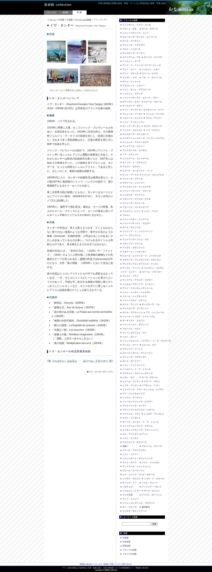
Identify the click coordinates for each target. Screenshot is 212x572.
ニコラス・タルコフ (131, 478)
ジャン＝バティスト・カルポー (136, 223)
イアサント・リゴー (151, 385)
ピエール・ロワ (149, 345)
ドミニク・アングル (155, 114)
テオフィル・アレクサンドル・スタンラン (141, 260)
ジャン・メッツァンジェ (133, 365)
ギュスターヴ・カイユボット (135, 134)
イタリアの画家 (129, 554)
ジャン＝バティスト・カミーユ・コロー (140, 97)
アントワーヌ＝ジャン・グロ (135, 239)
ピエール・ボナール (153, 101)
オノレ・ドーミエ (130, 174)
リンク (117, 564)
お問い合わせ (126, 564)
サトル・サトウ (129, 462)
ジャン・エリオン (130, 438)
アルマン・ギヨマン (131, 166)
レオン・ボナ (128, 377)
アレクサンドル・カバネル (134, 150)
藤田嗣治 (146, 507)
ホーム (53, 19)
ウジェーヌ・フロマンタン (134, 357)
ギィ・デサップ (129, 507)
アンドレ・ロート (130, 345)
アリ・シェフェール (155, 312)
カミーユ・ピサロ (150, 73)
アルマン (126, 215)
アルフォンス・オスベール (134, 442)
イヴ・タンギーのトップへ (101, 372)
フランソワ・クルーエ (132, 243)
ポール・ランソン (130, 304)
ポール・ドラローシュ (132, 312)
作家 (79, 12)
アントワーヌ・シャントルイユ (136, 466)
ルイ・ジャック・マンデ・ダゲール (138, 474)
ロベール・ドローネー (95, 361)
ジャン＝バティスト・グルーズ (136, 191)
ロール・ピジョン (152, 491)
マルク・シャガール (131, 49)
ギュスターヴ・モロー (132, 106)
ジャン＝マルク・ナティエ (134, 300)
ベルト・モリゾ (129, 337)
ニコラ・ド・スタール (154, 478)
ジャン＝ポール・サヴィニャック (137, 458)
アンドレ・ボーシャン (152, 495)
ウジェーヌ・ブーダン (132, 114)
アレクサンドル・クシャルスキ (136, 187)
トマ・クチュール (130, 154)
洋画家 (125, 538)
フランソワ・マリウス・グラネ (136, 199)
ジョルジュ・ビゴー (131, 491)
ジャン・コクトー (130, 454)
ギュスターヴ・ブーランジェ (135, 308)
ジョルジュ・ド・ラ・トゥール (136, 369)
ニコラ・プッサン (130, 385)
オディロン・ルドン (131, 101)
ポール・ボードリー (131, 361)
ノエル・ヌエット (150, 482)
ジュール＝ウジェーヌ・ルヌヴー (137, 401)
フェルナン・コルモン (64, 361)
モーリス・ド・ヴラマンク (134, 162)
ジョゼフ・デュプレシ (154, 414)
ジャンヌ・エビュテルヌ (153, 174)
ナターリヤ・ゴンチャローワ (135, 207)
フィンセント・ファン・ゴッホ (136, 25)
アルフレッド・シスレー (133, 85)
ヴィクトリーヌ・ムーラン (134, 405)
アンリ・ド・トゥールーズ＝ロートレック (141, 65)
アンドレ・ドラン (130, 276)
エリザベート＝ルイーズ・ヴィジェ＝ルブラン (143, 138)
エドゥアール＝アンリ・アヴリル (137, 426)
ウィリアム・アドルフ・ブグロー (137, 280)
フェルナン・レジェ (131, 211)
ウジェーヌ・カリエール (133, 203)
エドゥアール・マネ (131, 57)
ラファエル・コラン (131, 414)
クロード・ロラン (152, 381)
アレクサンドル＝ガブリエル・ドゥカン (140, 264)
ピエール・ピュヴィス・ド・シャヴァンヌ (141, 256)
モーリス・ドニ (129, 482)
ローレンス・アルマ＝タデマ (135, 142)
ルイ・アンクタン (130, 434)
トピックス (51, 12)
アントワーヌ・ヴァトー (133, 146)
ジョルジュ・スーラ (131, 61)
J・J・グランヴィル (131, 235)
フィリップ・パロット (152, 486)
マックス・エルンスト (132, 130)
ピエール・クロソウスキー (134, 450)
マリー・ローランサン (132, 110)
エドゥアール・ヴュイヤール (135, 158)
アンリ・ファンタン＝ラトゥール (137, 288)
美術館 (65, 12)
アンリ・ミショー (130, 499)
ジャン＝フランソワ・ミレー (135, 33)
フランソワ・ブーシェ (132, 349)
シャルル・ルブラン (155, 389)
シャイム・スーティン (132, 397)
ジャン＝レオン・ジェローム (135, 219)
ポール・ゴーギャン (131, 41)
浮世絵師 (126, 546)
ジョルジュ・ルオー (151, 69)
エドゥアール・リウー (132, 389)
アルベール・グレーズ (152, 446)
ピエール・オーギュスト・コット (137, 170)
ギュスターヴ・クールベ (133, 53)
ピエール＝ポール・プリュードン (137, 353)
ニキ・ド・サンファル (152, 77)
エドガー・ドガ (129, 77)
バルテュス (127, 486)
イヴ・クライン (153, 130)
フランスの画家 (84, 19)
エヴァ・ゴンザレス (131, 418)
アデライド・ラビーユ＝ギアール (137, 373)
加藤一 (125, 446)
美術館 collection (58, 4)
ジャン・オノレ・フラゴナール (136, 89)
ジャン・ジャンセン (151, 462)
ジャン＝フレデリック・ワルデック (138, 503)
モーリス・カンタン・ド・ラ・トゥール (140, 422)
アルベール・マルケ (131, 329)
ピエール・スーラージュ (133, 470)
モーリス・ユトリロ (153, 57)
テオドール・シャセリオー (134, 252)
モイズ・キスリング (153, 126)
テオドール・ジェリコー (133, 183)
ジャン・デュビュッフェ (133, 122)
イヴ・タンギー (129, 272)
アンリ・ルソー (129, 69)
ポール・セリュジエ (131, 227)
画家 (71, 19)
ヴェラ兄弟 (127, 495)
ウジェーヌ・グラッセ (132, 179)
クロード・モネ (129, 29)
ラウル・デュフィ (154, 118)
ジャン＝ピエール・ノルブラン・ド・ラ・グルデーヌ (146, 341)
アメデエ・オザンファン (133, 247)
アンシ (145, 434)
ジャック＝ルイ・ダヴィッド (135, 324)
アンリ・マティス (130, 73)
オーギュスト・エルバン (133, 320)
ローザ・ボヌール (150, 377)
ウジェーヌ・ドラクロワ (133, 45)
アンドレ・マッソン (131, 268)
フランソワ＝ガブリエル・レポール (138, 409)
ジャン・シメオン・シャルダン (136, 292)
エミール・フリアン (131, 381)
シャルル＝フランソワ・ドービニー (138, 284)
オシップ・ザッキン (131, 126)
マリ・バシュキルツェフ (133, 393)
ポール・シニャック (131, 81)
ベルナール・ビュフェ (132, 118)
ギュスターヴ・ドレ (151, 304)
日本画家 (126, 542)
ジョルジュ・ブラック (132, 93)
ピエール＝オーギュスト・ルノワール (139, 37)
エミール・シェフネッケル (134, 296)
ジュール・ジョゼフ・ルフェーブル (138, 316)
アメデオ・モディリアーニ (134, 511)
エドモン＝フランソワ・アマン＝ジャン (140, 430)
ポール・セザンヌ (150, 29)
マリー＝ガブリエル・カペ (134, 333)
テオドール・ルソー (155, 110)
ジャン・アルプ (151, 211)
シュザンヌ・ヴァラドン (133, 195)
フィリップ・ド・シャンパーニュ (137, 231)
